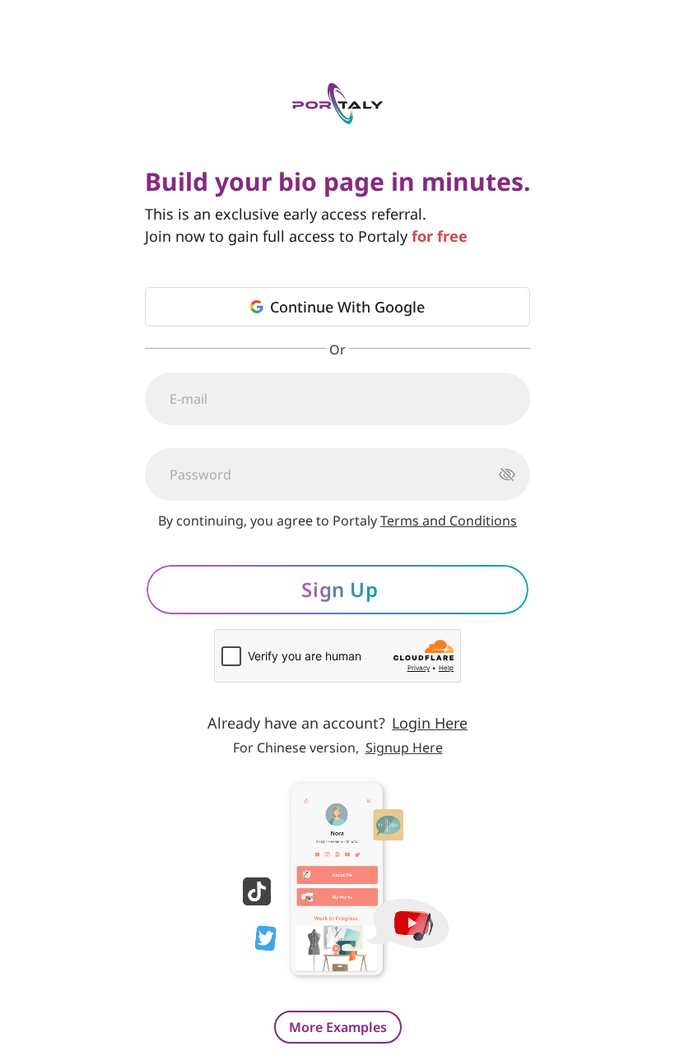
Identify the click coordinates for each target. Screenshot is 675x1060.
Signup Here (404, 747)
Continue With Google (347, 307)
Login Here (430, 723)
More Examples (338, 1027)
